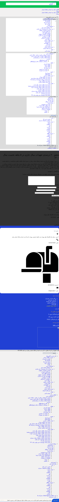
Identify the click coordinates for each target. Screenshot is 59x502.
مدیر (52, 118)
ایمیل (57, 190)
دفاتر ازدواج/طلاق (43, 60)
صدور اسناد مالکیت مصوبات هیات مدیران (41, 91)
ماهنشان (48, 129)
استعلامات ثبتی (49, 26)
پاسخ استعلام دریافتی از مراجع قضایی (41, 57)
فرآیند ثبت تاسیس (43, 69)
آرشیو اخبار (53, 115)
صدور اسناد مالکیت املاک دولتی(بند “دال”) (40, 87)
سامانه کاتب (47, 51)
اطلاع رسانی (53, 52)
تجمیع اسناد (47, 73)
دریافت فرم (47, 39)
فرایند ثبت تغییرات (43, 70)
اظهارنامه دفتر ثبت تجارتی (44, 35)
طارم (49, 132)
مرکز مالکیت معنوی (48, 40)
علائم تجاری (47, 42)
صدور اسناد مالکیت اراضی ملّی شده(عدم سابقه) (39, 86)
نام (58, 187)
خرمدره (48, 127)
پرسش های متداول (46, 108)
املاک (52, 49)
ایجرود (48, 128)
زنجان (49, 123)
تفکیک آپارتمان (47, 64)
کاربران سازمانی (52, 300)
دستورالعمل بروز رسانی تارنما (43, 107)
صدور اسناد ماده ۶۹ (45, 94)
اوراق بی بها (47, 24)
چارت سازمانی (52, 146)
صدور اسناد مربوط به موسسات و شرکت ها (40, 79)
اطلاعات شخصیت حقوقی (44, 34)
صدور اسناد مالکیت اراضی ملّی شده (42, 84)
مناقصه (45, 112)
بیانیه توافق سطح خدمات (44, 105)
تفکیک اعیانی (47, 66)
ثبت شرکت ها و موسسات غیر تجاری (45, 29)
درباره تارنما (50, 103)
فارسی (54, 2)
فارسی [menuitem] (51, 3)
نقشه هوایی (56, 220)
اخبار (58, 151)
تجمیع (52, 72)
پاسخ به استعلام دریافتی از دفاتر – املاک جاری (40, 55)
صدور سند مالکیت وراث (45, 77)
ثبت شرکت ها (47, 68)
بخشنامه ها (47, 21)
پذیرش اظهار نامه (46, 33)
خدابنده (48, 131)
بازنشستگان (50, 98)
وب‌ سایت (56, 193)
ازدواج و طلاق (50, 133)
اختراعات (48, 44)
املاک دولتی (50, 83)
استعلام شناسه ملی (45, 27)
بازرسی (48, 59)
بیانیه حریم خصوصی (45, 104)
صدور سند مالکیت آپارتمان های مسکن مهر (40, 78)
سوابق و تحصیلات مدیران (44, 120)
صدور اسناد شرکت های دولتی (43, 88)
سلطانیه (48, 124)
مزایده (46, 110)
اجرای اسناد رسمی (49, 47)
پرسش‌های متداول (51, 303)
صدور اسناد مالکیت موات (44, 81)
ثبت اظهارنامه (47, 43)
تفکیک (52, 62)
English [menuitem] (51, 4)
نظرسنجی (53, 304)
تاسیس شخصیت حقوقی (44, 30)
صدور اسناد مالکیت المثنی (44, 90)
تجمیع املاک (47, 74)
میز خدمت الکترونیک (51, 17)
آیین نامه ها (50, 100)
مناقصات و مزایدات (46, 109)
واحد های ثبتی (52, 116)
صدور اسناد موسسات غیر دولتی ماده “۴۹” (40, 95)
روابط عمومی (52, 96)
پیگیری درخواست (46, 36)
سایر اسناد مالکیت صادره (44, 82)
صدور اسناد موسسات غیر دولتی (43, 92)
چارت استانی (50, 99)
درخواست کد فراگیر (45, 38)
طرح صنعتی (47, 46)
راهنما (49, 25)
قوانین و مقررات (46, 20)
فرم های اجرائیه (46, 48)
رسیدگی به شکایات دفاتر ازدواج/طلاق (38, 61)
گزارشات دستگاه (49, 101)
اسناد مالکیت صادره (48, 75)
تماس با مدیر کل (46, 119)
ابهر (49, 125)
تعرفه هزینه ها (47, 22)
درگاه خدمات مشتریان (50, 298)
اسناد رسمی (50, 122)
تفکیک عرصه (47, 65)
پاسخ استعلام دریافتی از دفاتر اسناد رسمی (40, 56)
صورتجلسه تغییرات (46, 31)
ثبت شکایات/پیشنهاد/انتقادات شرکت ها (46, 145)
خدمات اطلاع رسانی (48, 18)
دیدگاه (57, 184)
